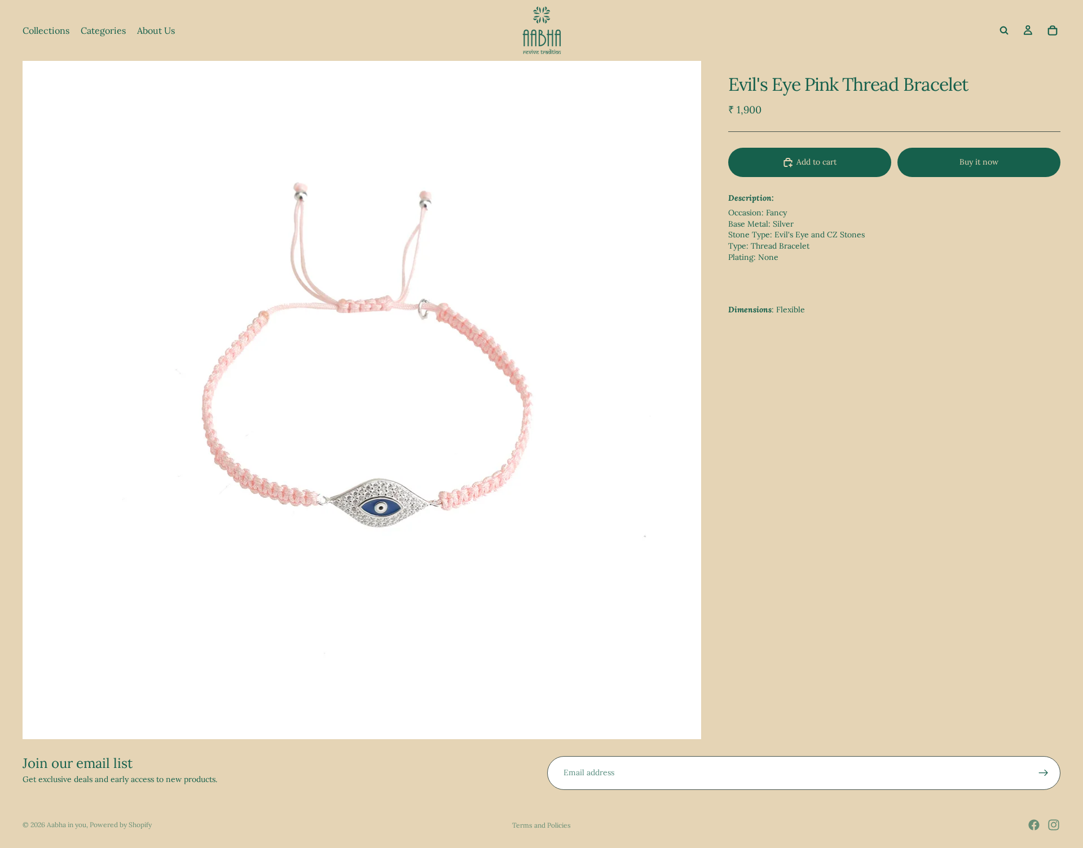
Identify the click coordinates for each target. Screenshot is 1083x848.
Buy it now (978, 162)
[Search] (1004, 30)
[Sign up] (1043, 773)
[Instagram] (1053, 825)
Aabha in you (66, 824)
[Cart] (1052, 30)
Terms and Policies (541, 825)
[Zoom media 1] (362, 400)
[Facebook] (1034, 825)
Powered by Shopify (121, 824)
